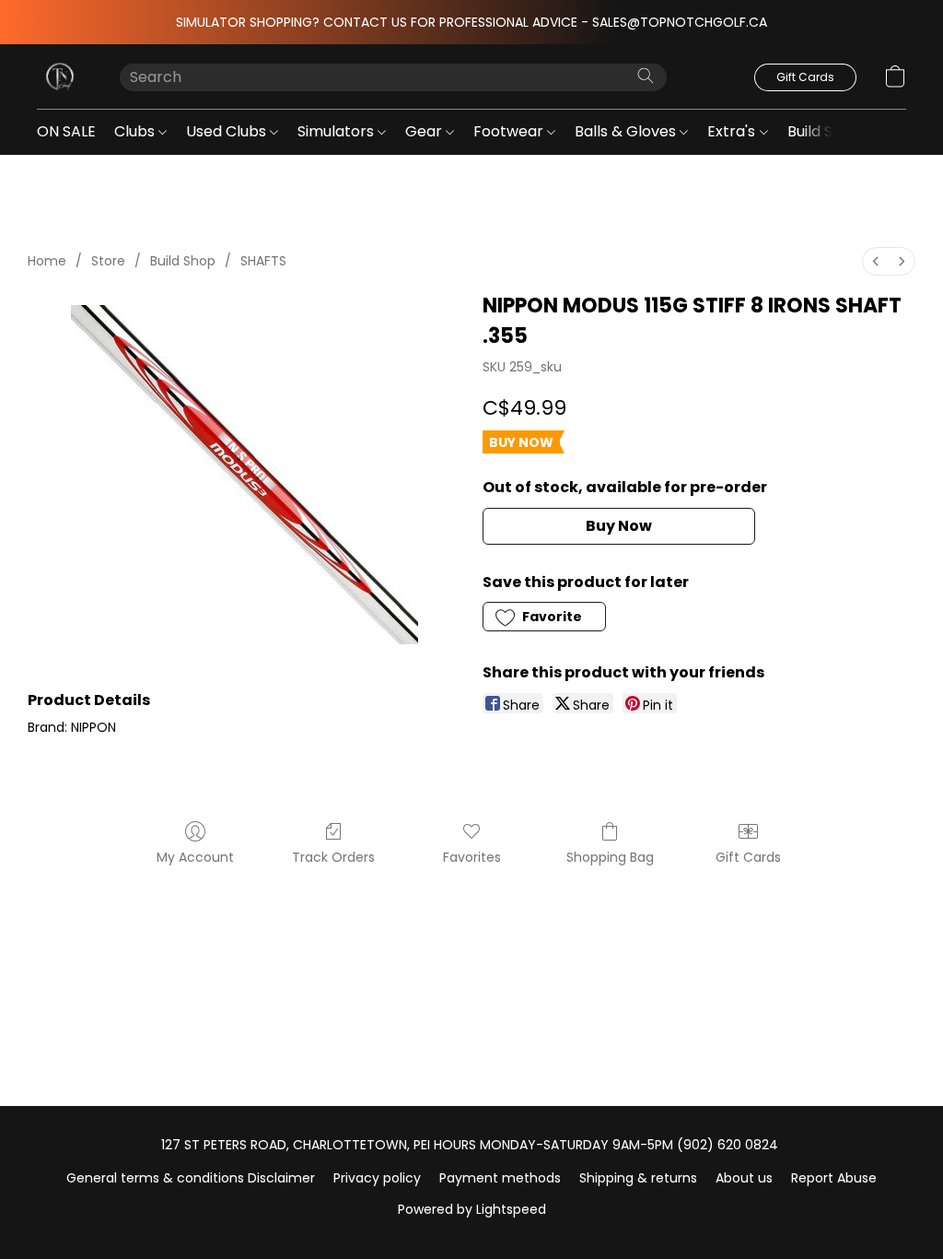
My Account (195, 857)
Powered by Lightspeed (472, 1209)
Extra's (733, 131)
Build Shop (826, 131)
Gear (425, 131)
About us (744, 1178)
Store (108, 261)
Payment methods (500, 1178)
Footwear (510, 131)
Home (47, 261)
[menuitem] (876, 261)
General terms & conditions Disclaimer (190, 1178)
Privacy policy (377, 1178)
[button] (60, 76)
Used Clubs (228, 131)
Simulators (337, 131)
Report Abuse (834, 1178)
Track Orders (333, 857)
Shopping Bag (610, 857)
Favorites (472, 857)
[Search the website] (645, 75)
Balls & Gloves (627, 131)
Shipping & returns (638, 1178)
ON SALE (66, 131)
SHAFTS (263, 261)
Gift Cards (748, 857)
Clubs (136, 131)
